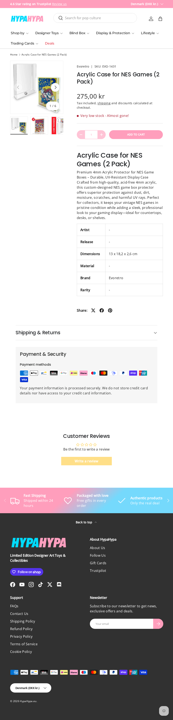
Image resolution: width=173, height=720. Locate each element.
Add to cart (136, 134)
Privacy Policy (21, 636)
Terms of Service (24, 644)
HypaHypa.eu (28, 701)
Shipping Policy (22, 621)
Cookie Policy (21, 651)
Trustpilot (98, 570)
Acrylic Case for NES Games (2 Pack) (44, 54)
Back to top (84, 522)
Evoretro (83, 66)
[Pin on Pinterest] (110, 310)
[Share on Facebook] (101, 310)
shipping (104, 103)
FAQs (14, 606)
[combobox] (95, 18)
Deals (49, 43)
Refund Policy (21, 629)
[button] (160, 18)
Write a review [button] (86, 461)
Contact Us (19, 613)
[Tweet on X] (93, 310)
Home (14, 54)
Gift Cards (98, 563)
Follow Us (98, 555)
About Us (97, 547)
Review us (59, 4)
